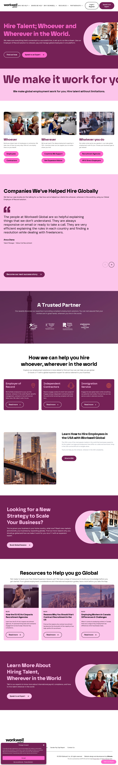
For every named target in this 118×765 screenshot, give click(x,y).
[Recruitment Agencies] (96, 123)
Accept (24, 758)
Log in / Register (92, 5)
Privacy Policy (96, 758)
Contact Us (70, 747)
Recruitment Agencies (91, 154)
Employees (11, 154)
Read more (13, 404)
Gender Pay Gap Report (57, 747)
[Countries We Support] (58, 123)
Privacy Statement (28, 762)
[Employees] (21, 123)
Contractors (12, 160)
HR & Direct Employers (91, 160)
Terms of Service (105, 758)
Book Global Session (18, 545)
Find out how (12, 55)
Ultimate (109, 756)
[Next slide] (111, 264)
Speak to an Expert (107, 5)
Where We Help (36, 5)
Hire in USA (69, 458)
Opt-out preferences (18, 762)
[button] (44, 745)
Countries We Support (53, 154)
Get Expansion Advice (53, 160)
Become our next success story (22, 274)
